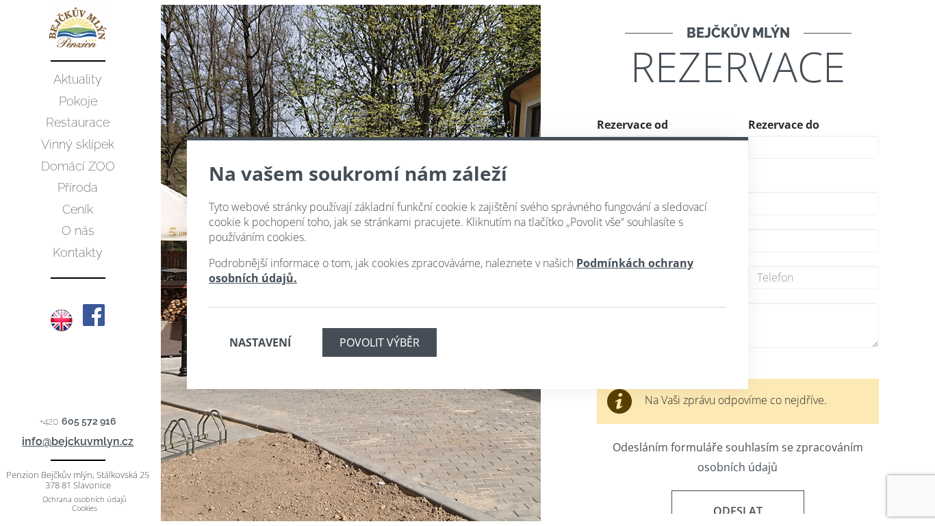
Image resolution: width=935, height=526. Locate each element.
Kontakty (78, 252)
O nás (78, 230)
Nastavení (260, 342)
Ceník (77, 209)
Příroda (77, 187)
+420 (78, 421)
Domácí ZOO (78, 166)
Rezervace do (783, 124)
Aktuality (77, 79)
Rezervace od (632, 124)
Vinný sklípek (77, 144)
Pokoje (78, 101)
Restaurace (78, 122)
